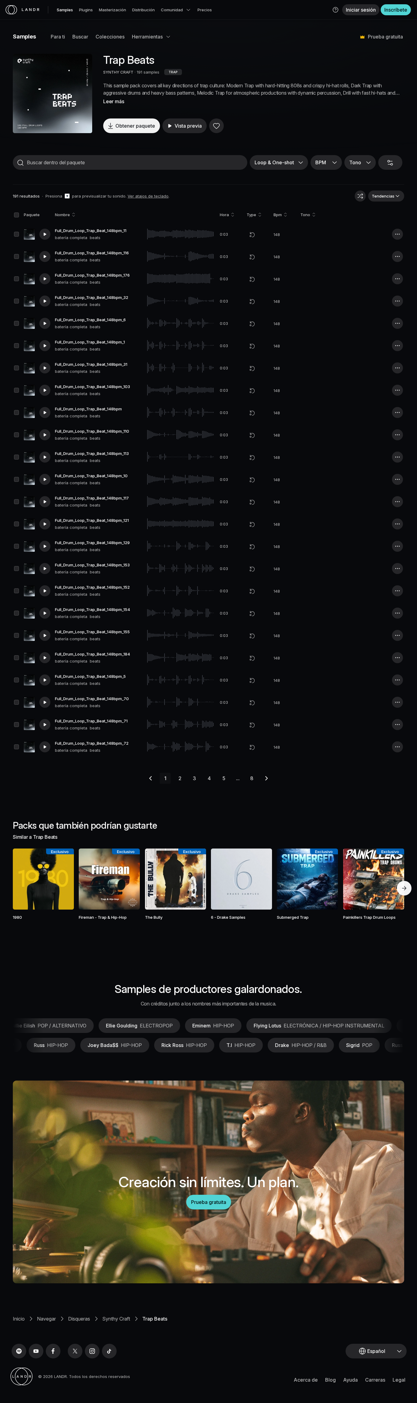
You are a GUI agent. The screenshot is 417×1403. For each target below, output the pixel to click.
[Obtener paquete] (61, 879)
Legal (399, 1380)
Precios (205, 9)
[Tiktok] (109, 1351)
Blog (330, 1380)
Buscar (80, 37)
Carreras (375, 1380)
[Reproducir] (52, 93)
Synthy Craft (116, 1319)
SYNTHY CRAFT (118, 72)
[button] (335, 9)
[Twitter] (75, 1351)
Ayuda (350, 1380)
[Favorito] (216, 125)
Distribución (143, 9)
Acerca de (306, 1380)
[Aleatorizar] (360, 196)
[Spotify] (19, 1351)
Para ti (58, 37)
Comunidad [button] (172, 9)
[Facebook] (53, 1351)
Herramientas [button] (147, 37)
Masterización (112, 9)
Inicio (19, 1319)
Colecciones (110, 37)
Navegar (46, 1319)
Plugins (86, 9)
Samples (65, 9)
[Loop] (252, 234)
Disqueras (79, 1319)
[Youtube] (36, 1351)
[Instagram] (92, 1351)
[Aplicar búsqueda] (20, 163)
